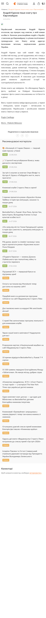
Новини (4, 9)
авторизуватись (36, 473)
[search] (7, 3)
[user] (34, 3)
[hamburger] (2, 3)
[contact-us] (43, 3)
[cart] (38, 3)
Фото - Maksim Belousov (11, 123)
